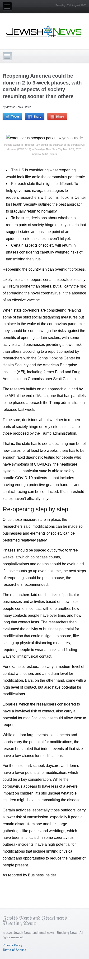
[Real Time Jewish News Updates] (44, 31)
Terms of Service (14, 949)
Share (37, 116)
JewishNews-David (18, 107)
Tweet (15, 116)
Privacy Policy (13, 945)
